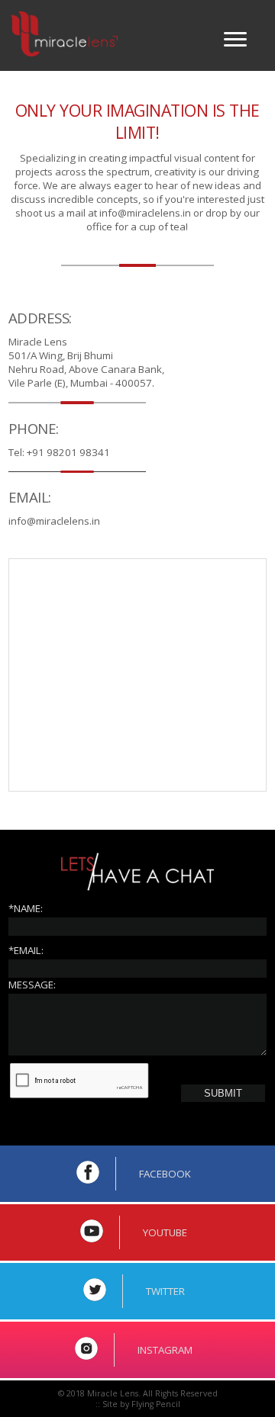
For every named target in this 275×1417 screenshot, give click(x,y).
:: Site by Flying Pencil (137, 1404)
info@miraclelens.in (145, 213)
